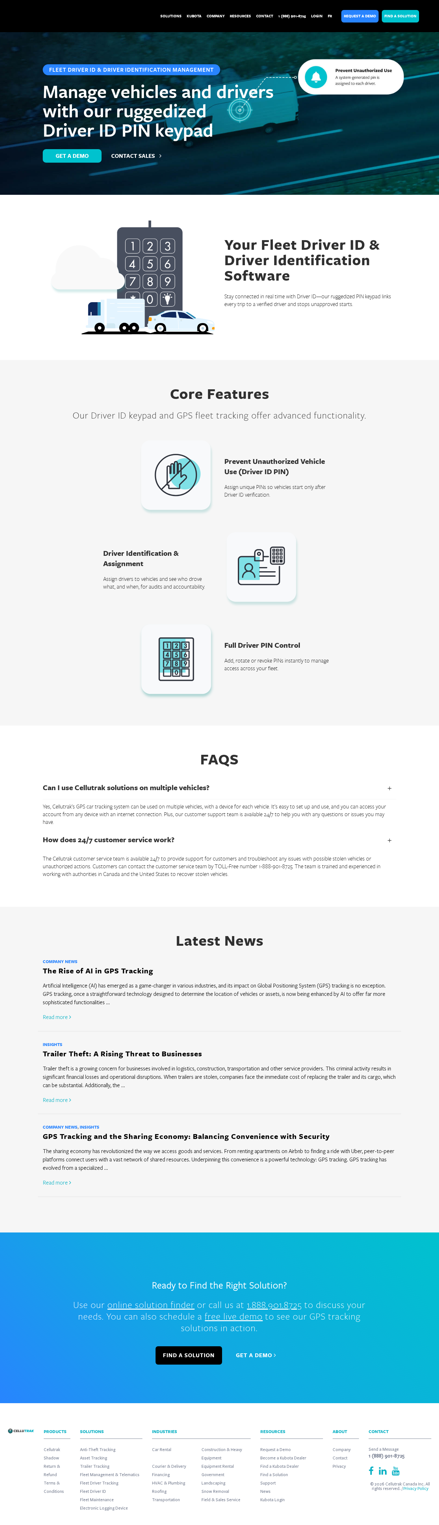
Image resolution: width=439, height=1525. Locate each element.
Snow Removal (215, 1491)
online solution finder (150, 1304)
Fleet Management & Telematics (109, 1474)
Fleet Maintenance (97, 1499)
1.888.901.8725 (274, 1304)
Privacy (339, 1466)
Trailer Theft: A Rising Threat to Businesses (122, 1054)
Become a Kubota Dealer (283, 1458)
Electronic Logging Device (104, 1508)
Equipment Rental (218, 1466)
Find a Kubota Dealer (279, 1466)
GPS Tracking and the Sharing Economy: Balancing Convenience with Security (186, 1136)
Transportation (166, 1499)
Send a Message (384, 1449)
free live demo (234, 1316)
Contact (340, 1458)
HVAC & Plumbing (168, 1483)
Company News (60, 961)
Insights (52, 1044)
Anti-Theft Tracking (97, 1449)
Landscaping (213, 1483)
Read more (56, 1017)
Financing (161, 1474)
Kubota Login (272, 1499)
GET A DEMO (72, 156)
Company (342, 1449)
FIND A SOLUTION (189, 1355)
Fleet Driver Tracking (99, 1483)
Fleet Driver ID (93, 1491)
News (265, 1491)
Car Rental (161, 1449)
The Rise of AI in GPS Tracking (98, 971)
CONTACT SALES (133, 156)
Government (213, 1474)
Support (268, 1483)
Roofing (159, 1491)
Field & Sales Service (221, 1499)
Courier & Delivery (169, 1466)
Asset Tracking (93, 1458)
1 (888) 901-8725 (387, 1456)
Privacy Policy (415, 1488)
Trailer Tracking (94, 1466)
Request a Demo (360, 16)
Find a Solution (400, 16)
